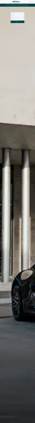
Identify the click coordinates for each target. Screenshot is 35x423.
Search (17, 21)
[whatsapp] (30, 2)
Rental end (12, 15)
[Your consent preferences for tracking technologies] (33, 421)
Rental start (12, 13)
